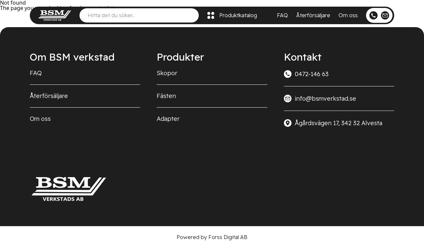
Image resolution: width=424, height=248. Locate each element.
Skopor (167, 73)
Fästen (166, 96)
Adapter (168, 119)
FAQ (282, 15)
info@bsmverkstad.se (325, 98)
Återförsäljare (313, 15)
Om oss (348, 15)
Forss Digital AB (227, 237)
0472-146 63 (312, 74)
